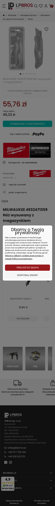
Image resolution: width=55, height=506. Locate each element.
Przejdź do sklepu (27, 267)
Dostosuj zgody (27, 275)
